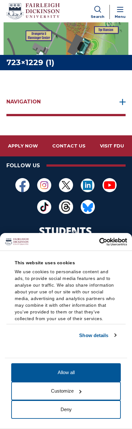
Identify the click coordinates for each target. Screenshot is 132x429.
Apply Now (23, 146)
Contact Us (69, 146)
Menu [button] (120, 16)
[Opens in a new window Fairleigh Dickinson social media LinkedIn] (88, 185)
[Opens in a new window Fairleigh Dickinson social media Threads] (66, 207)
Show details (93, 335)
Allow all (66, 372)
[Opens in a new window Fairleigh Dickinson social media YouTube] (110, 185)
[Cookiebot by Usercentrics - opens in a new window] (99, 242)
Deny (66, 409)
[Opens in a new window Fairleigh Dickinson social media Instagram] (44, 185)
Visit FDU (112, 146)
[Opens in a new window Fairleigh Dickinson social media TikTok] (44, 207)
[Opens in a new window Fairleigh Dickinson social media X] (66, 185)
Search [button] (97, 16)
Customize (62, 391)
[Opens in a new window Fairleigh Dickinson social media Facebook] (22, 185)
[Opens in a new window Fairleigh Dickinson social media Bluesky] (88, 207)
